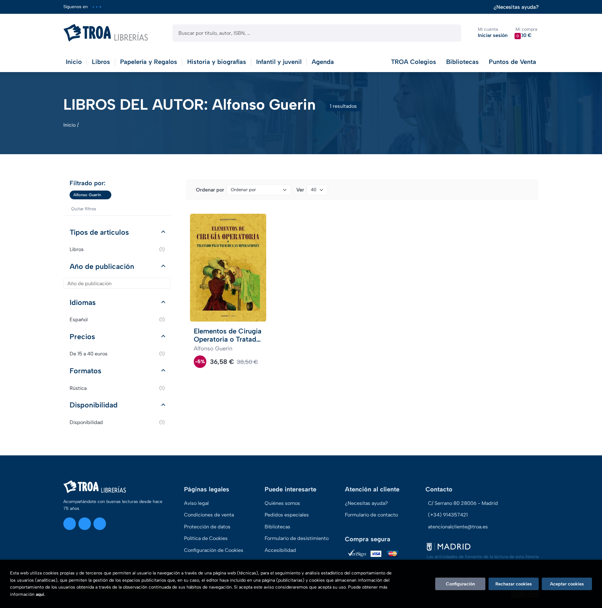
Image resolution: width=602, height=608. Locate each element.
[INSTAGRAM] (93, 6)
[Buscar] (451, 33)
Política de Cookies (206, 538)
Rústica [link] (117, 388)
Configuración (460, 584)
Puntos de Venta (512, 62)
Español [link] (117, 319)
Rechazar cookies (513, 584)
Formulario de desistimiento (297, 538)
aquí (40, 594)
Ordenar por (210, 190)
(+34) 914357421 (448, 515)
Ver (300, 190)
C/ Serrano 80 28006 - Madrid (463, 503)
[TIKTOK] (100, 6)
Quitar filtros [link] (83, 209)
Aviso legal (196, 503)
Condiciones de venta (209, 515)
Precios (82, 336)
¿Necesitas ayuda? (516, 7)
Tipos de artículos (99, 232)
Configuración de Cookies (213, 550)
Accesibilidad (280, 550)
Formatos (85, 370)
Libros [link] (117, 249)
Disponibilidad (94, 405)
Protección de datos (207, 527)
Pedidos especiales (287, 515)
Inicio (69, 125)
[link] (106, 195)
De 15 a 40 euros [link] (117, 354)
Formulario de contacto (371, 515)
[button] (526, 32)
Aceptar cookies (567, 584)
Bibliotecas (462, 62)
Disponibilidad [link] (117, 422)
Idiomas (83, 302)
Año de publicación (102, 266)
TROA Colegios (413, 62)
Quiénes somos (282, 503)
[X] (96, 6)
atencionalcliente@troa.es (458, 527)
